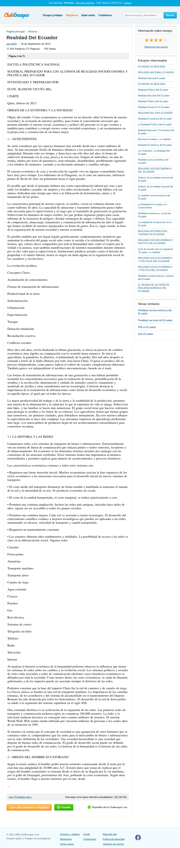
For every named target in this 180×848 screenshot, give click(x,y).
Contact (127, 3)
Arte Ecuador (145, 333)
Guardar (66, 807)
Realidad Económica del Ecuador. (155, 145)
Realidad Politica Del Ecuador (153, 89)
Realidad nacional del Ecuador (155, 320)
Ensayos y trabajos (52, 15)
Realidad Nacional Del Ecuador (153, 95)
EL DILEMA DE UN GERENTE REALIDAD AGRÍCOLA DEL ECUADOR (153, 288)
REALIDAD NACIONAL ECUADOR (156, 72)
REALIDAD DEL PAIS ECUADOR (155, 113)
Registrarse (72, 15)
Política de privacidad (114, 839)
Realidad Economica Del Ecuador (155, 118)
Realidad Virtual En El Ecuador (153, 107)
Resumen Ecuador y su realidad (154, 139)
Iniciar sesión (88, 15)
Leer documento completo (29, 807)
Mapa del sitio (110, 834)
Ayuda (86, 834)
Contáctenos (105, 15)
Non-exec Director (85, 3)
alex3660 (12, 43)
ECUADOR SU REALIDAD (151, 66)
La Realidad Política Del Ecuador (155, 124)
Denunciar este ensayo (156, 47)
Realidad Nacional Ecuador (151, 78)
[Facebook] (138, 839)
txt (115, 797)
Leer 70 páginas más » (20, 797)
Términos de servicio (113, 844)
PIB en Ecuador (147, 327)
